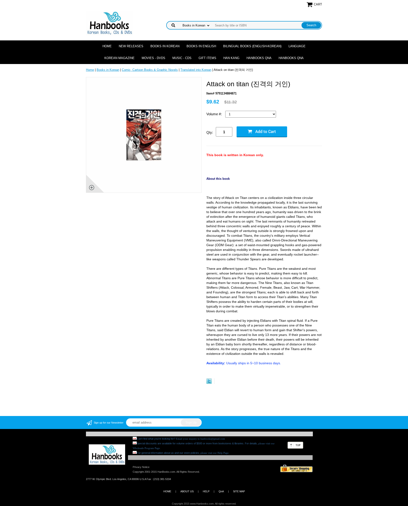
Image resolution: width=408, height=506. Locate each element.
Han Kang (231, 58)
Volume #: (214, 114)
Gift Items (207, 58)
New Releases (131, 46)
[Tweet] (209, 383)
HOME (167, 491)
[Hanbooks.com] (109, 23)
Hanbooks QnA (259, 58)
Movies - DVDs (153, 58)
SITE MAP (239, 491)
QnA (221, 491)
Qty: (209, 132)
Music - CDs (181, 58)
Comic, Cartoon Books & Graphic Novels (150, 70)
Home (107, 46)
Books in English (201, 46)
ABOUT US (187, 491)
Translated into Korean (195, 70)
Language (297, 46)
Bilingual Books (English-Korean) (252, 46)
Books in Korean (164, 46)
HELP (206, 491)
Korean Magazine (119, 58)
